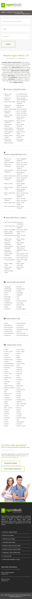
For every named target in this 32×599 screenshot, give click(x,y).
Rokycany (19, 373)
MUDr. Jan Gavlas (9, 162)
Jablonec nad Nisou (10, 387)
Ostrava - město (21, 426)
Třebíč (6, 404)
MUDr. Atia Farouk (22, 115)
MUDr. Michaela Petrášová (21, 102)
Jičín (6, 391)
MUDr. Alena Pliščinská (20, 207)
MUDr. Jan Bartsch (22, 109)
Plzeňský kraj (20, 325)
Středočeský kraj (21, 323)
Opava (6, 426)
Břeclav (19, 408)
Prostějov (19, 414)
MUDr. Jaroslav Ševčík (21, 132)
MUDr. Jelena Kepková (8, 125)
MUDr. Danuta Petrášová (21, 118)
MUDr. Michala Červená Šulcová (9, 129)
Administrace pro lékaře (8, 539)
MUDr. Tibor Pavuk (22, 162)
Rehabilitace (8, 305)
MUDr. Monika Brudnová (8, 254)
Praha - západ (20, 351)
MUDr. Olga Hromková (20, 140)
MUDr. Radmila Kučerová (9, 132)
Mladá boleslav (9, 359)
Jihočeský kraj (8, 325)
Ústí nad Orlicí (8, 400)
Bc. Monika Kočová (22, 94)
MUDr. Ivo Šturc (9, 183)
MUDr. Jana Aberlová (22, 96)
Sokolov (19, 377)
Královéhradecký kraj (22, 329)
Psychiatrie (7, 309)
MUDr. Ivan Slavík (21, 113)
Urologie (19, 307)
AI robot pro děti (6, 556)
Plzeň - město (20, 349)
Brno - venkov (8, 408)
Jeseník (19, 412)
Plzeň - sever (8, 373)
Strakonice (19, 367)
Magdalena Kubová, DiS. (22, 251)
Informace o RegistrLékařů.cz (23, 13)
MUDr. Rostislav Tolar (21, 236)
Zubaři (6, 307)
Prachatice (7, 367)
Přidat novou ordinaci (8, 535)
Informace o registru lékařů (9, 532)
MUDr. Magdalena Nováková (9, 121)
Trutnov (19, 393)
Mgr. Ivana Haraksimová (8, 251)
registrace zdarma (10, 463)
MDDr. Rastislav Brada (9, 271)
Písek (18, 365)
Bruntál (6, 422)
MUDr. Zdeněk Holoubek (8, 116)
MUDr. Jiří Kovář (9, 143)
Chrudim (19, 395)
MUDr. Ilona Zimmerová (8, 165)
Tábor (6, 369)
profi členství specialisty (13, 469)
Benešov (7, 353)
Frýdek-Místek (20, 422)
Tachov (7, 375)
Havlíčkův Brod (21, 400)
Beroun (19, 353)
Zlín (18, 420)
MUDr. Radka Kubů (10, 202)
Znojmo (7, 412)
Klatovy (7, 371)
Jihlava (6, 402)
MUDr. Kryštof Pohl (10, 226)
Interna (6, 293)
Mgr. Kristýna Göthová (20, 243)
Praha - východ (9, 351)
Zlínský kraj (8, 335)
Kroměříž (7, 418)
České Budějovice (9, 363)
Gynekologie (8, 291)
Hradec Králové (21, 389)
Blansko (7, 406)
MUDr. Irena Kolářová (8, 99)
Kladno (6, 355)
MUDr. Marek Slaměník (20, 167)
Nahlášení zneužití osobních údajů (11, 549)
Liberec (19, 387)
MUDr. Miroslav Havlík (9, 188)
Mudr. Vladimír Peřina (22, 254)
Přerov (6, 416)
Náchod (19, 391)
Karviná (7, 424)
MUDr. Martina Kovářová (21, 173)
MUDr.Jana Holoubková (20, 223)
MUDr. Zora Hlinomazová (8, 140)
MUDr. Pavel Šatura (22, 200)
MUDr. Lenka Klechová (8, 94)
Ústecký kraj (20, 327)
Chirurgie (19, 291)
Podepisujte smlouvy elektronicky (11, 552)
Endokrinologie (21, 289)
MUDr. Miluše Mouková (8, 199)
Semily (6, 389)
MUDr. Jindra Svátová (10, 222)
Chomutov (19, 379)
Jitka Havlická (8, 258)
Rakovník (19, 361)
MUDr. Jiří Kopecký (22, 178)
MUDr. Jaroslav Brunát (21, 121)
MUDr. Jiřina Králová (10, 206)
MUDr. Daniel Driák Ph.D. (10, 193)
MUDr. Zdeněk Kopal (10, 109)
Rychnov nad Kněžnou (8, 394)
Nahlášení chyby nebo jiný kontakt (11, 545)
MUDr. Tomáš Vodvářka (20, 136)
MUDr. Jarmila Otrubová (8, 178)
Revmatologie (20, 305)
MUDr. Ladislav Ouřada (9, 136)
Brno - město (20, 406)
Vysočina (19, 331)
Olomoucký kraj (21, 333)
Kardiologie (20, 293)
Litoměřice (7, 381)
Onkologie (7, 299)
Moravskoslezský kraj (22, 335)
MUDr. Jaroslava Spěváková (9, 171)
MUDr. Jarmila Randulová (20, 180)
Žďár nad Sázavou (21, 404)
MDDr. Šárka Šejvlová (20, 268)
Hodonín (7, 410)
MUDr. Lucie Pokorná (22, 176)
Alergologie (8, 287)
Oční (18, 297)
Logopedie (19, 295)
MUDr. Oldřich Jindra (10, 176)
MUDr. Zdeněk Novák (8, 264)
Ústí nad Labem (9, 385)
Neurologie (8, 297)
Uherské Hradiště (21, 418)
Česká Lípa (20, 385)
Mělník (18, 357)
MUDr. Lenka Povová (22, 193)
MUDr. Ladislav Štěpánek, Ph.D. (9, 232)
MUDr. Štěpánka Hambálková (21, 190)
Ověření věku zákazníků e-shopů (11, 559)
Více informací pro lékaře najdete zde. (14, 456)
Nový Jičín (19, 424)
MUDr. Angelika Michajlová (9, 247)
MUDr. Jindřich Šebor (10, 235)
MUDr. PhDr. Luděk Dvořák (22, 260)
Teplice (19, 383)
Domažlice (19, 369)
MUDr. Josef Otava (22, 170)
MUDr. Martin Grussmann (20, 264)
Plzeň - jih (19, 371)
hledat (8, 44)
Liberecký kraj (8, 329)
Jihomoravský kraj (9, 333)
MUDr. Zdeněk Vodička (21, 239)
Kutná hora (8, 357)
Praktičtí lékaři (8, 303)
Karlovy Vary (8, 377)
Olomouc (7, 414)
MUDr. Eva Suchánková (8, 243)
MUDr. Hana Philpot (10, 102)
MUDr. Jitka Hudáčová (8, 112)
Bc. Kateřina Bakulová (20, 226)
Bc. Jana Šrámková (10, 260)
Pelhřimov (19, 402)
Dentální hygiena (21, 309)
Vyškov (19, 410)
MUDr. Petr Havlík (21, 111)
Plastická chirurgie (21, 301)
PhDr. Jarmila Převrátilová (20, 129)
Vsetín (6, 420)
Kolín (18, 355)
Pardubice (7, 397)
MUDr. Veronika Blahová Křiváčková (22, 99)
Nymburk (19, 359)
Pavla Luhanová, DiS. (22, 258)
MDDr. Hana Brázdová (8, 268)
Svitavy (19, 397)
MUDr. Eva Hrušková (22, 256)
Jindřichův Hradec (9, 365)
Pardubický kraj (9, 331)
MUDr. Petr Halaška (10, 229)
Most (6, 383)
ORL (18, 299)
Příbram (7, 361)
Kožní (6, 295)
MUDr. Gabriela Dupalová (21, 184)
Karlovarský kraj (9, 327)
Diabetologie (8, 289)
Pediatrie (19, 287)
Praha (6, 323)
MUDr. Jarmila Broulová (20, 125)
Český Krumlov (21, 363)
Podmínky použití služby (8, 542)
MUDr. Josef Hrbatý (22, 229)
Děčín (6, 379)
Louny (18, 381)
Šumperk (19, 416)
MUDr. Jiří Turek (5, 579)
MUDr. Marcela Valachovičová (21, 247)
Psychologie (20, 303)
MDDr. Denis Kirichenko (8, 239)
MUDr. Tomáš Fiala (22, 187)
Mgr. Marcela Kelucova (20, 106)
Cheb (18, 375)
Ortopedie (7, 301)
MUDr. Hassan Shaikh (21, 232)
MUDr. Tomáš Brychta (20, 203)
